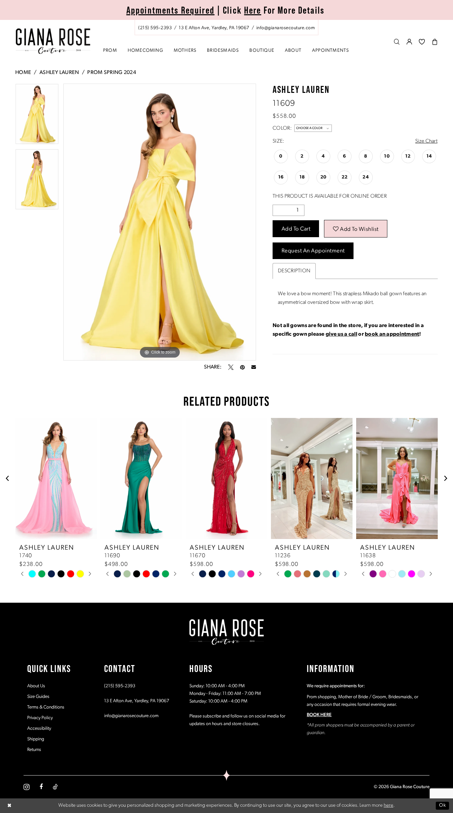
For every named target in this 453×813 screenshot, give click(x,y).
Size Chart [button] (426, 141)
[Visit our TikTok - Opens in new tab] (55, 787)
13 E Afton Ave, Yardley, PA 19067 (136, 701)
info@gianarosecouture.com (131, 715)
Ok (442, 805)
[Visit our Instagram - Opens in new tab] (27, 786)
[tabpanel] (37, 116)
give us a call (341, 334)
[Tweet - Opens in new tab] (230, 367)
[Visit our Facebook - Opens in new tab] (41, 787)
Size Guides (38, 696)
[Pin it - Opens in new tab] (242, 367)
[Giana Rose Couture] (53, 41)
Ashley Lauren (59, 72)
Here (252, 10)
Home (23, 72)
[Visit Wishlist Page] (422, 41)
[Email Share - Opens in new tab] (253, 367)
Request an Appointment (313, 251)
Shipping (35, 739)
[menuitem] (226, 27)
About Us (36, 686)
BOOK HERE (319, 714)
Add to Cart (296, 229)
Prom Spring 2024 (111, 72)
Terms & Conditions (45, 707)
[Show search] (397, 41)
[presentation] (56, 478)
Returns (34, 749)
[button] (409, 41)
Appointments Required (170, 10)
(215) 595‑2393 (119, 686)
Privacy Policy (40, 717)
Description (294, 271)
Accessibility (39, 728)
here (388, 805)
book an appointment (392, 334)
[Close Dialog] (9, 805)
